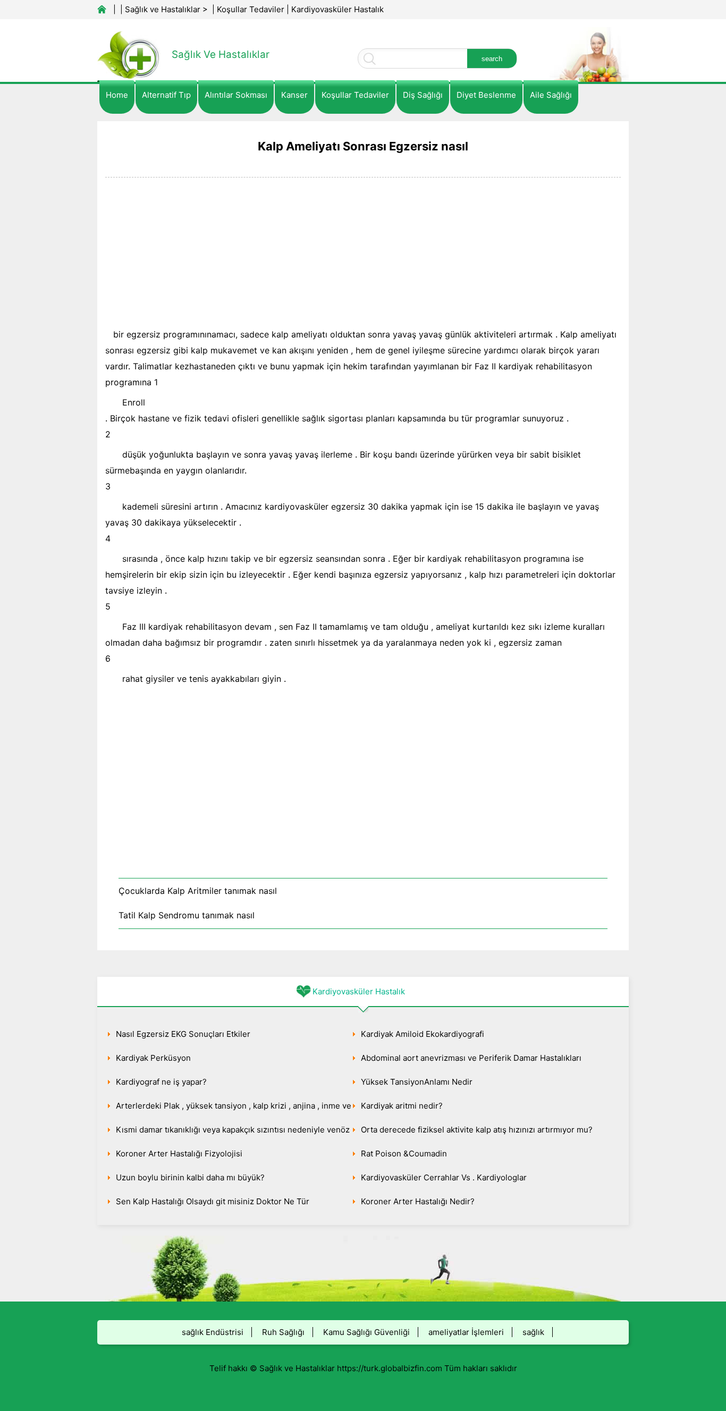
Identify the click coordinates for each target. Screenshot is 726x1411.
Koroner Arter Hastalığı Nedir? (418, 1201)
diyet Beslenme (486, 95)
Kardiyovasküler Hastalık (337, 9)
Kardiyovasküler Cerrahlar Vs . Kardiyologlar (444, 1177)
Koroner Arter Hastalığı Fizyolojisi (179, 1153)
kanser (294, 95)
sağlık (533, 1332)
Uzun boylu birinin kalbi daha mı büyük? (190, 1177)
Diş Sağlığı (423, 95)
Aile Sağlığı (551, 95)
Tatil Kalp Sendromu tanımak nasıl (187, 915)
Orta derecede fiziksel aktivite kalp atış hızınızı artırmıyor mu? (477, 1130)
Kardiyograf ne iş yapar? (161, 1082)
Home (117, 95)
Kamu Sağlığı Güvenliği (366, 1332)
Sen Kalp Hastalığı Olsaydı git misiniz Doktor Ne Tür (212, 1201)
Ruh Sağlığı (283, 1332)
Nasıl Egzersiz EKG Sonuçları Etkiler (183, 1034)
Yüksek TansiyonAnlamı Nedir (416, 1082)
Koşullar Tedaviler (250, 9)
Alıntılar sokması (236, 95)
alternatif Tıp (166, 95)
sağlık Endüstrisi (212, 1332)
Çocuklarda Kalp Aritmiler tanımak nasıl (198, 890)
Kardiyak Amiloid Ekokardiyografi (422, 1034)
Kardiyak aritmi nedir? (402, 1106)
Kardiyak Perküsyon (153, 1058)
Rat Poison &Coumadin (404, 1153)
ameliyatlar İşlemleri (466, 1332)
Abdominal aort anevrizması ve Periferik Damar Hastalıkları (471, 1058)
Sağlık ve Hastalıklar (162, 9)
